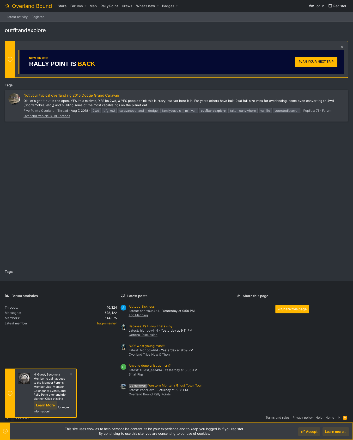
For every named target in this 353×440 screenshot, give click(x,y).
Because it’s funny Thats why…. (152, 326)
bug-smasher (107, 323)
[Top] (339, 417)
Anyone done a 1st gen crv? (150, 365)
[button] (85, 6)
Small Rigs (136, 374)
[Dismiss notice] (341, 47)
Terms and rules (278, 417)
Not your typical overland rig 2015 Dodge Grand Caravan (71, 95)
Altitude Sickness (142, 306)
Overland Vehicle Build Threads (47, 116)
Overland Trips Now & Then (149, 354)
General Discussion (143, 335)
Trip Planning (138, 315)
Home (329, 417)
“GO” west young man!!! (147, 346)
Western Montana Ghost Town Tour (166, 385)
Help (319, 417)
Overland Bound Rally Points (150, 394)
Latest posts (137, 296)
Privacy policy (302, 417)
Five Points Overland (39, 110)
